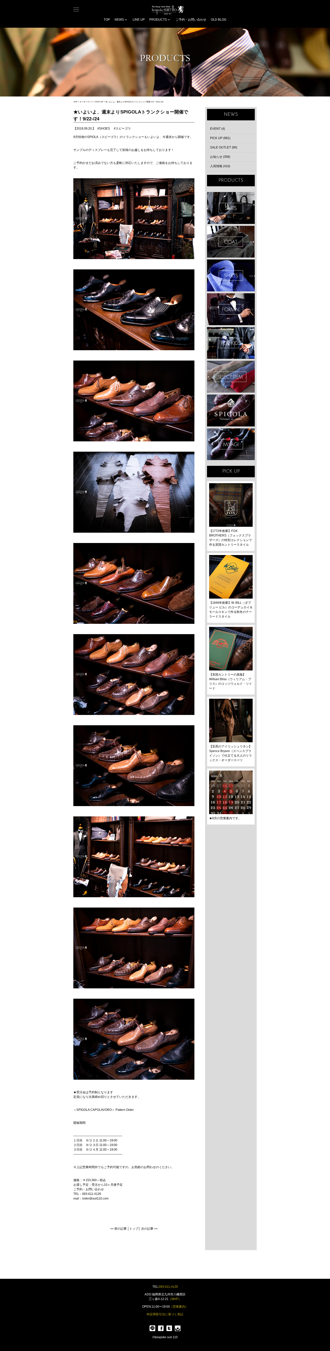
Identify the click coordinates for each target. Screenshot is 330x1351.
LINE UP (139, 19)
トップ (133, 1228)
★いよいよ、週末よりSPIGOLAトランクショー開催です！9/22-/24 (134, 102)
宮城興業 (231, 444)
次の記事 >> (149, 1228)
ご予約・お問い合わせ (191, 19)
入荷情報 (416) (220, 166)
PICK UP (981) (220, 138)
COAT (231, 242)
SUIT (231, 208)
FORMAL (231, 309)
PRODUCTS (158, 19)
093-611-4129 (168, 1286)
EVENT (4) (217, 128)
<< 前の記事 (118, 1228)
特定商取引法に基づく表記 (165, 1314)
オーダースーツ (86, 102)
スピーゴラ (123, 128)
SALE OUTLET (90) (223, 147)
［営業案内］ (179, 1306)
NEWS (120, 19)
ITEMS (231, 377)
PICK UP (99, 102)
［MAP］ (174, 1299)
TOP (107, 19)
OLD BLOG (218, 19)
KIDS (231, 343)
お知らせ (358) (220, 156)
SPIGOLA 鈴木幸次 (231, 410)
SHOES (104, 128)
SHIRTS (231, 275)
